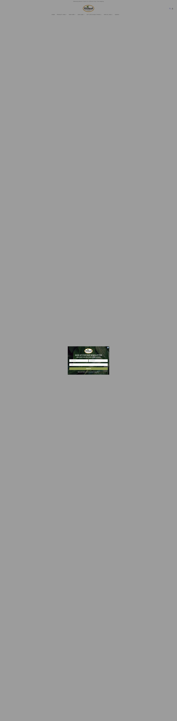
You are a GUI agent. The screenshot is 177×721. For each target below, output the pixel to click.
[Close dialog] (108, 347)
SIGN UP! (88, 368)
